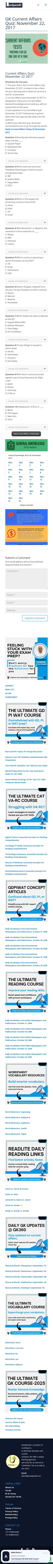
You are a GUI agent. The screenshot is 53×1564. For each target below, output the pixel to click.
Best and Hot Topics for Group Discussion (23, 751)
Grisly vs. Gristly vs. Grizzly (17, 1211)
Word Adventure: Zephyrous (17, 1117)
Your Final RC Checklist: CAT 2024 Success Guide (26, 765)
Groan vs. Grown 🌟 (13, 1205)
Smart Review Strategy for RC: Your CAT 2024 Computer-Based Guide (25, 781)
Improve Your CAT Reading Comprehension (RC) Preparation (26, 758)
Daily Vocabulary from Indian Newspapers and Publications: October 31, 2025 (25, 1021)
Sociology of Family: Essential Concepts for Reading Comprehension (24, 847)
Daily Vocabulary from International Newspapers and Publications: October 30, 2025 (26, 938)
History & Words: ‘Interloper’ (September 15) (24, 1288)
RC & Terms (10, 1493)
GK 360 (8, 693)
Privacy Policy (11, 1511)
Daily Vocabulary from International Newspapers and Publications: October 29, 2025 (26, 964)
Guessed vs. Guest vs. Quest (18, 1200)
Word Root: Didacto (14, 1364)
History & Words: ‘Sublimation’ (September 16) (25, 1282)
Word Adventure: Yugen (15, 1134)
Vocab (8, 1490)
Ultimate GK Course (14, 1418)
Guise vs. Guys (11, 1194)
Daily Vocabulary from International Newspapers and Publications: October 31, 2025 (26, 930)
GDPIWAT (9, 686)
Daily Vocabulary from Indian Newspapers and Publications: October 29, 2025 (25, 1055)
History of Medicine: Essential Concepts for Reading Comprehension (24, 864)
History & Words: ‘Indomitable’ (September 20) (25, 1277)
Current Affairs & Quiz (15, 1422)
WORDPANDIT (11, 697)
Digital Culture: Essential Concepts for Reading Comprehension (26, 838)
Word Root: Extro (12, 1342)
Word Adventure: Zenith (16, 1128)
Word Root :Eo (11, 1353)
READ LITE (9, 689)
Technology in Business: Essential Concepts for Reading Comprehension (26, 855)
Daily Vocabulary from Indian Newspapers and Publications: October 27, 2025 (25, 1047)
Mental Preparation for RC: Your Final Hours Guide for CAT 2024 (24, 772)
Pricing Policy (11, 1517)
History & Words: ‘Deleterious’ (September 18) (25, 1271)
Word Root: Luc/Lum (14, 1348)
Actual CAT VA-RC (13, 1496)
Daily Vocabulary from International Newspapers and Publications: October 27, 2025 (26, 955)
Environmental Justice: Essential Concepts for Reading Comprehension (25, 872)
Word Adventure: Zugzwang (17, 1112)
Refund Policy (11, 1514)
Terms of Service (13, 1508)
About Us (9, 1487)
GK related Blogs (12, 1426)
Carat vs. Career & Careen (16, 1189)
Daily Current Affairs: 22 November (26, 434)
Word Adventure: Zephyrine (17, 1123)
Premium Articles (13, 1430)
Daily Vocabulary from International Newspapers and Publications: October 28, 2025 (26, 947)
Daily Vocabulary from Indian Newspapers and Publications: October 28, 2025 (25, 1038)
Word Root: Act (12, 1359)
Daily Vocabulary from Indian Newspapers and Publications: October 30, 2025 (25, 1030)
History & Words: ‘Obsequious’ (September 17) (25, 1265)
